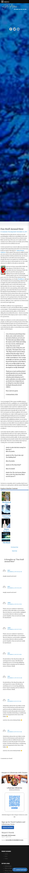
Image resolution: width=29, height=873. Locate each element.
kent (9, 570)
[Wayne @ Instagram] (18, 29)
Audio (6, 854)
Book (6, 856)
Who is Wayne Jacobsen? (12, 868)
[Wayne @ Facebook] (11, 29)
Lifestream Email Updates (8, 827)
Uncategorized (12, 231)
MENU (6, 2)
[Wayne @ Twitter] (14, 29)
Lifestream (8, 866)
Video (6, 858)
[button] (2, 2)
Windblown (21, 279)
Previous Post (14, 547)
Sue (8, 699)
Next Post (14, 551)
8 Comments (4, 231)
